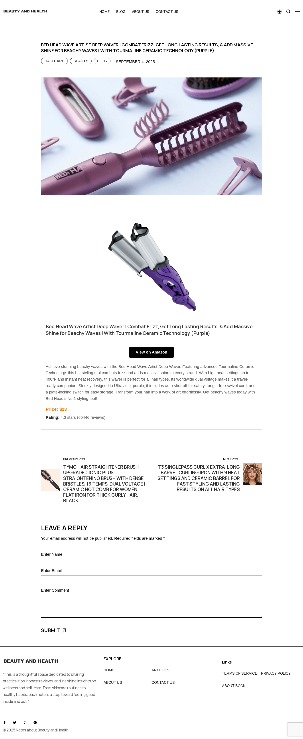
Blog (120, 11)
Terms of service (239, 673)
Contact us (167, 11)
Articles (160, 670)
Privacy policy (276, 673)
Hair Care (54, 61)
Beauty (80, 61)
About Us (113, 682)
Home (104, 11)
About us (140, 11)
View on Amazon (151, 352)
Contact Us (163, 682)
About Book (234, 686)
